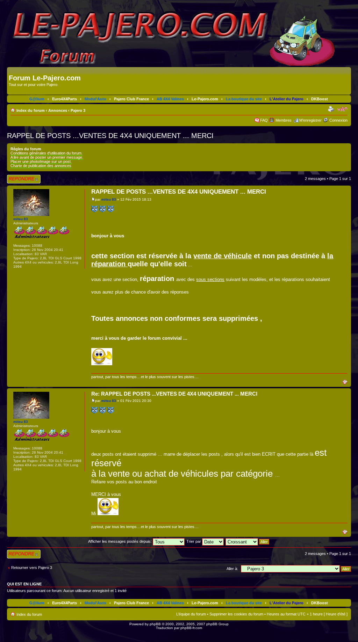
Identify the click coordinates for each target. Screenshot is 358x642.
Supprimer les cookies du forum (236, 614)
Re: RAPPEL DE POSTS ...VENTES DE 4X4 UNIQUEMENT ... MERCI (174, 394)
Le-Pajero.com (205, 99)
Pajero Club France (131, 99)
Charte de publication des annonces (40, 166)
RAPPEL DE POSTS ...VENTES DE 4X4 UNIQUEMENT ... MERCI (110, 135)
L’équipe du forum (191, 614)
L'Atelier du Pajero (286, 99)
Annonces (57, 110)
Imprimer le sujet (332, 109)
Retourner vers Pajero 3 (31, 567)
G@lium (36, 99)
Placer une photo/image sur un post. (41, 161)
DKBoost (319, 99)
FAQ (264, 120)
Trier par (194, 541)
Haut (347, 381)
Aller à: (232, 569)
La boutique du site (244, 99)
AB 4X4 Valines (170, 99)
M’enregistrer (310, 120)
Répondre (15, 177)
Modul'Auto (95, 99)
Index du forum (30, 110)
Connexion (338, 120)
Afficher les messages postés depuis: (120, 541)
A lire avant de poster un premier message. (46, 157)
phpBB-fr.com (191, 628)
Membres (283, 120)
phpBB (155, 624)
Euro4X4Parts (64, 99)
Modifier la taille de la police (342, 109)
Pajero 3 (78, 110)
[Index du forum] (13, 70)
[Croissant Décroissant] (247, 541)
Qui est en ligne (24, 584)
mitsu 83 (108, 199)
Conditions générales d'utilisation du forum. (46, 153)
